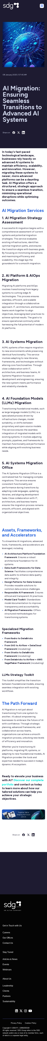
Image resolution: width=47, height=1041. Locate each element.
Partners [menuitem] (6, 996)
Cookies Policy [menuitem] (30, 1023)
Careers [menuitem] (6, 932)
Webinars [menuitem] (7, 970)
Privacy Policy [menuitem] (16, 1023)
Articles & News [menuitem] (10, 959)
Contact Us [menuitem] (8, 943)
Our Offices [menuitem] (8, 938)
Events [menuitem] (6, 964)
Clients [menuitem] (6, 991)
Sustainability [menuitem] (9, 1001)
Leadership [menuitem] (8, 986)
